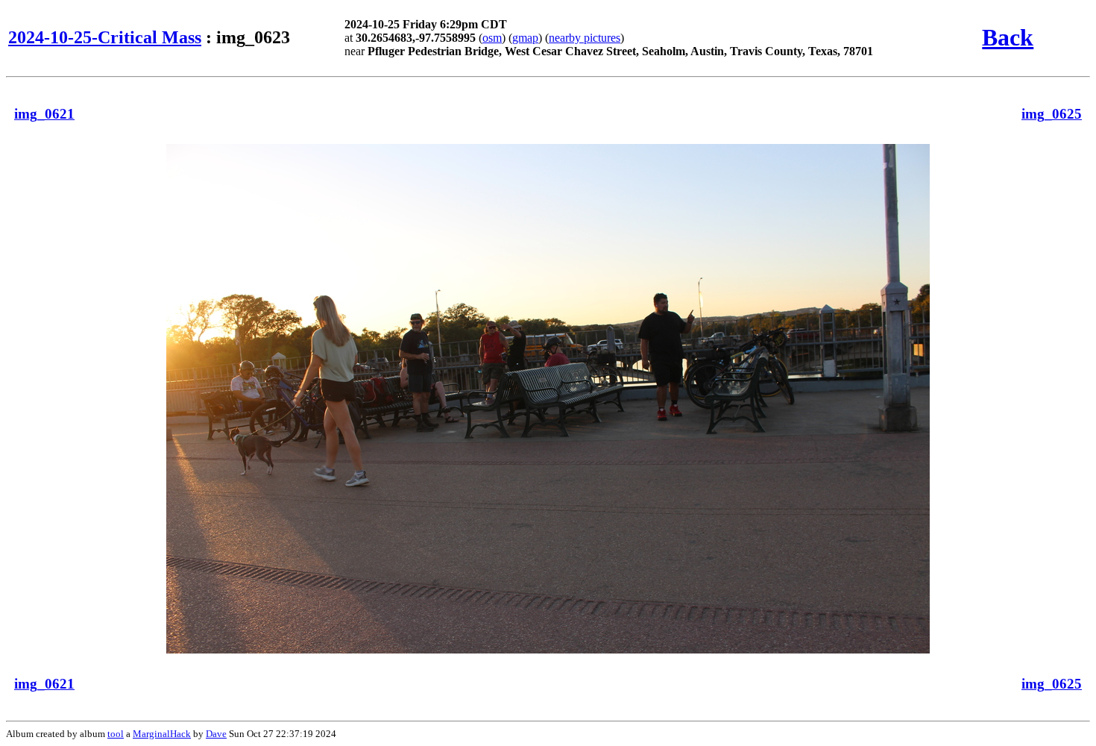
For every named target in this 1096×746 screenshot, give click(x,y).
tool (115, 733)
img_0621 (44, 114)
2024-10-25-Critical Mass (104, 37)
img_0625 (1051, 114)
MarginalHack (162, 733)
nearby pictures (584, 37)
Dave (216, 733)
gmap (525, 37)
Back (1007, 37)
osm (492, 37)
